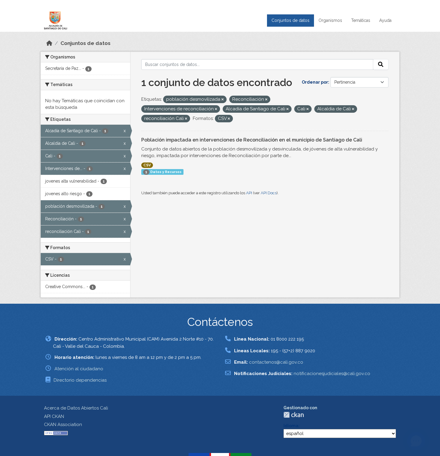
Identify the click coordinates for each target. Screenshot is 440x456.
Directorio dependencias (80, 380)
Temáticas (360, 20)
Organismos (330, 20)
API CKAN (54, 416)
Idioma (290, 425)
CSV (147, 165)
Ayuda (385, 20)
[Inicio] (49, 43)
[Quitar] (222, 100)
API (249, 193)
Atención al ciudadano (78, 368)
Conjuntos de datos (290, 20)
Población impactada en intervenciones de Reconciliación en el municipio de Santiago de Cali (251, 140)
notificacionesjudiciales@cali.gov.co (332, 373)
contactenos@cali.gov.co (276, 362)
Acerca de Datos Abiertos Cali (76, 408)
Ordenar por (315, 82)
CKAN (293, 415)
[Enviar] (381, 64)
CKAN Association (63, 424)
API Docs (269, 193)
